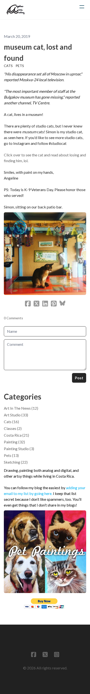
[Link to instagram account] (57, 654)
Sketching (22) (16, 462)
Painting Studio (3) (19, 448)
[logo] (16, 9)
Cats (8, 66)
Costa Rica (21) (16, 435)
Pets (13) (11, 455)
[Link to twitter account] (45, 654)
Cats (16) (11, 421)
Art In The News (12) (21, 408)
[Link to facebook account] (33, 654)
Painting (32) (14, 442)
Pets (20, 66)
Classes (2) (13, 428)
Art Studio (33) (16, 415)
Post (79, 377)
